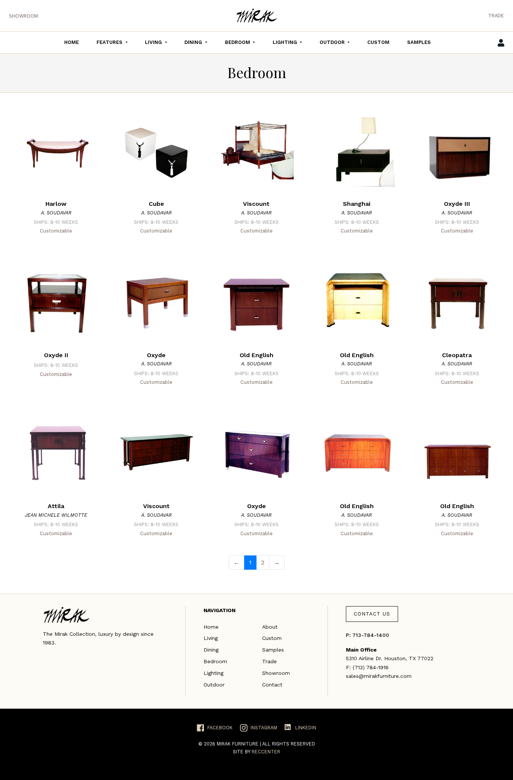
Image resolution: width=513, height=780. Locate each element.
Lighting (213, 673)
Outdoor (214, 685)
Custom (272, 638)
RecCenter (266, 751)
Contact (272, 685)
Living (211, 638)
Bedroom (215, 661)
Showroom (23, 16)
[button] (112, 42)
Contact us (372, 614)
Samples (273, 650)
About (270, 627)
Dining (211, 650)
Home (211, 627)
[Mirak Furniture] (256, 15)
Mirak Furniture (238, 744)
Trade (496, 15)
